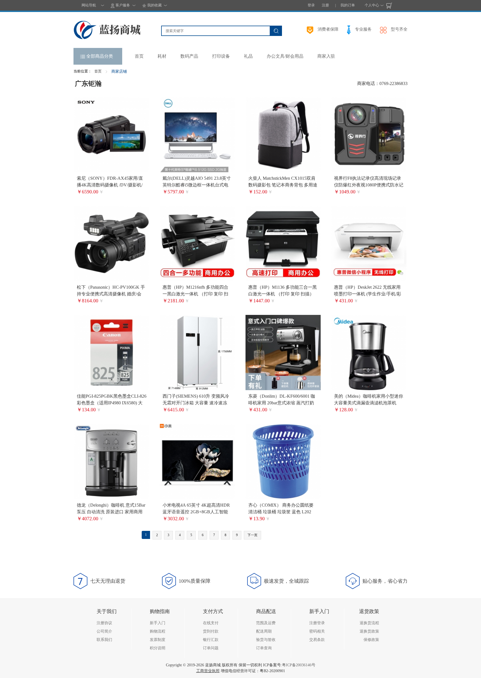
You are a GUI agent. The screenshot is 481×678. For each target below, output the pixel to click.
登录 (311, 5)
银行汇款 (211, 640)
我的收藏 (154, 5)
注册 (325, 5)
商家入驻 (326, 56)
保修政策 (371, 640)
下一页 (252, 535)
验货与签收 (266, 640)
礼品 (248, 56)
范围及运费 (266, 623)
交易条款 (317, 640)
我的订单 (347, 5)
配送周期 (264, 631)
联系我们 (104, 640)
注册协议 (104, 623)
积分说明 (157, 648)
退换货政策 (369, 631)
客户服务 (122, 5)
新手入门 (157, 623)
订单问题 (211, 648)
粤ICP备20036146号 (298, 665)
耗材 (162, 56)
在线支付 (211, 623)
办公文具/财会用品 (285, 56)
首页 (98, 71)
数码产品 (189, 56)
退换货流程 (369, 623)
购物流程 (157, 631)
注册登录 (317, 623)
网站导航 (89, 5)
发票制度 (157, 640)
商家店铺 (119, 71)
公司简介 (104, 631)
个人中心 (372, 5)
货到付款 (211, 631)
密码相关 (317, 631)
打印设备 (221, 56)
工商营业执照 (208, 671)
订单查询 (264, 648)
